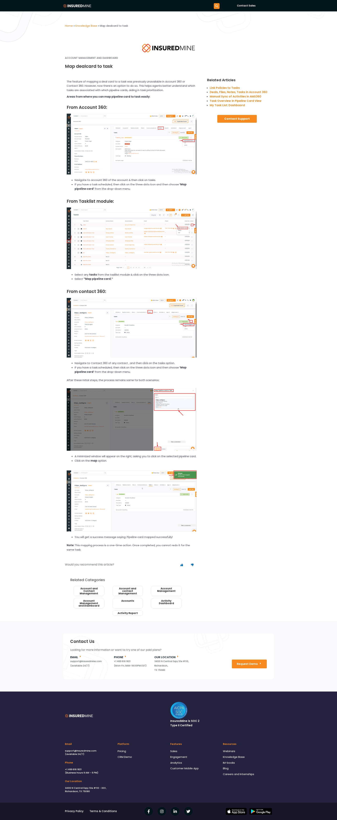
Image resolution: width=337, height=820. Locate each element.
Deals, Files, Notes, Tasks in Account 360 (238, 92)
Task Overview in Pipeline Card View (236, 101)
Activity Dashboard (166, 602)
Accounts (127, 601)
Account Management (166, 590)
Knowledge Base (234, 757)
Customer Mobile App (184, 768)
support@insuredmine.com (80, 750)
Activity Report (128, 613)
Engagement (178, 757)
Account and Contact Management (89, 591)
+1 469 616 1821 (73, 769)
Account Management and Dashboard (88, 603)
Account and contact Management (127, 591)
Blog (226, 768)
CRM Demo (125, 757)
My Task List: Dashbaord (227, 105)
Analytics (176, 763)
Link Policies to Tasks (225, 88)
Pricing (122, 751)
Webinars (229, 751)
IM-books (229, 763)
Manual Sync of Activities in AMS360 (235, 96)
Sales (173, 751)
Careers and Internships (238, 774)
